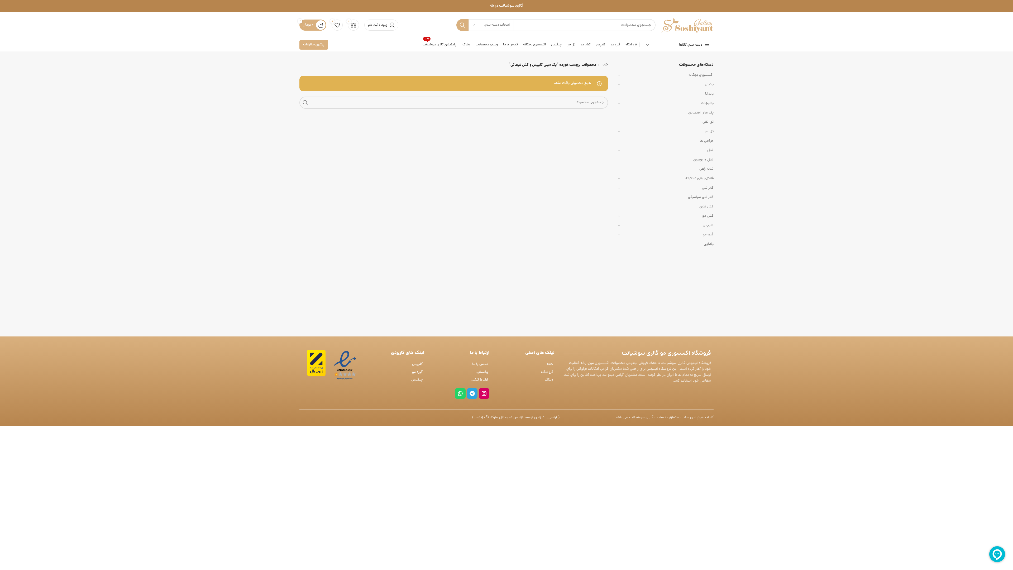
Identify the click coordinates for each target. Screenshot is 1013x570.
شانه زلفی (706, 169)
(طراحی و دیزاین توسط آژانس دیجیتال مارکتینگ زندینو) (516, 418)
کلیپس (708, 225)
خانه (605, 65)
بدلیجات (707, 103)
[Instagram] (484, 393)
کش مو (708, 216)
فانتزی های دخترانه (699, 178)
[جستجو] (462, 25)
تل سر (709, 131)
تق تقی (708, 122)
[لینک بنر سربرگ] (506, 6)
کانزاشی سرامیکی (701, 197)
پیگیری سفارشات (313, 44)
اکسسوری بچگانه (701, 75)
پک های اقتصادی (701, 113)
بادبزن (709, 84)
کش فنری (706, 207)
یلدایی (709, 244)
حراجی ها (707, 141)
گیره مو (708, 235)
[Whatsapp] (460, 393)
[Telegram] (472, 393)
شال (710, 150)
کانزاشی (708, 188)
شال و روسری (703, 160)
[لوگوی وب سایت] (687, 25)
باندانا (709, 94)
